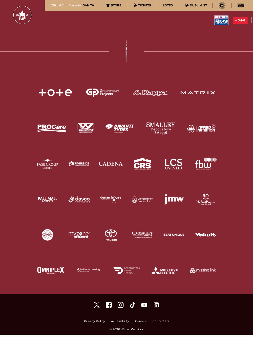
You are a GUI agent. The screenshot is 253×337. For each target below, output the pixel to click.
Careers (141, 321)
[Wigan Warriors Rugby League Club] (156, 305)
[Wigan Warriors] (109, 305)
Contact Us (160, 321)
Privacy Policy (94, 321)
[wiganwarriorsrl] (121, 305)
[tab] (83, 5)
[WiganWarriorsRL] (97, 305)
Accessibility (120, 321)
